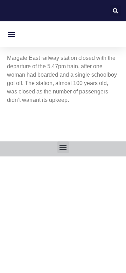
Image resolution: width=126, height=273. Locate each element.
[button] (115, 10)
